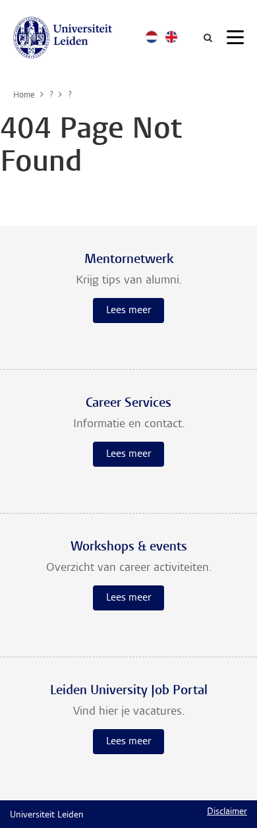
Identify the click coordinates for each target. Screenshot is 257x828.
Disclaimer (227, 812)
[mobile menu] (235, 39)
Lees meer (128, 310)
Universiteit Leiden (47, 815)
